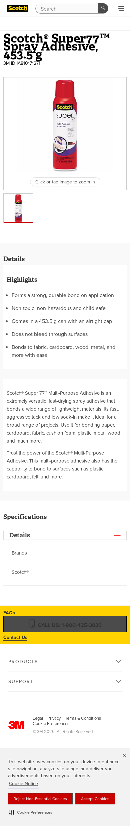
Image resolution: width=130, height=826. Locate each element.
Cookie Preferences (51, 723)
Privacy (54, 718)
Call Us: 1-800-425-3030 (69, 625)
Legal (38, 718)
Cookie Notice (23, 783)
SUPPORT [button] (21, 681)
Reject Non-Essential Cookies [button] (40, 798)
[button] (31, 812)
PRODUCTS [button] (23, 662)
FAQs (9, 613)
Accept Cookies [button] (95, 798)
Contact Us (15, 637)
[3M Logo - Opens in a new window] (17, 8)
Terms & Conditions (83, 718)
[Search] (103, 8)
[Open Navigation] (121, 8)
